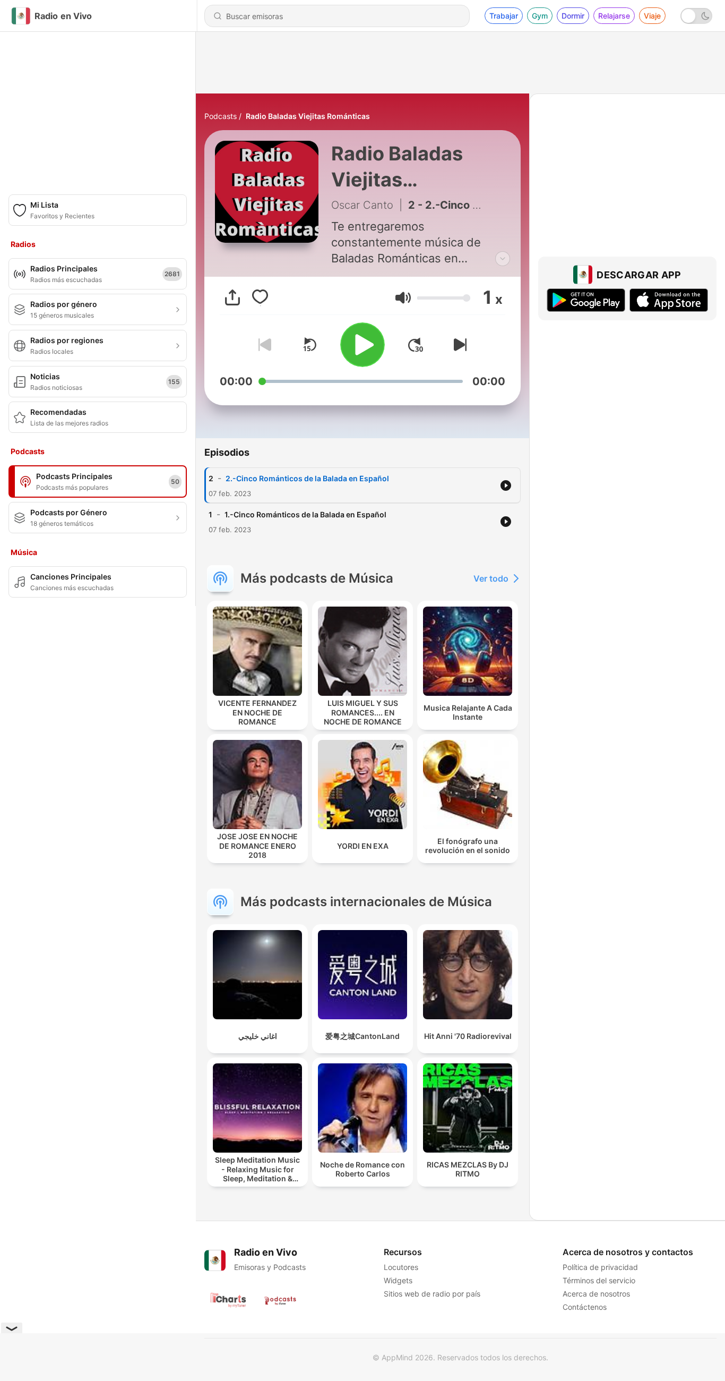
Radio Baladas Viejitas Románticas (308, 116)
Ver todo (490, 578)
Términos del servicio (599, 1280)
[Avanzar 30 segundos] (415, 344)
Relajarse (614, 15)
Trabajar (503, 15)
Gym (540, 15)
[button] (403, 297)
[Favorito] (260, 297)
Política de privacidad (600, 1267)
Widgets (398, 1280)
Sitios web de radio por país (432, 1293)
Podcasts (220, 116)
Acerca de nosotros (596, 1293)
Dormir (573, 15)
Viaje (652, 15)
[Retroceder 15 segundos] (309, 344)
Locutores (401, 1267)
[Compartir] (232, 297)
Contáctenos (585, 1306)
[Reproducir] (362, 344)
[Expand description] (502, 258)
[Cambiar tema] (696, 16)
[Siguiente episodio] (458, 344)
